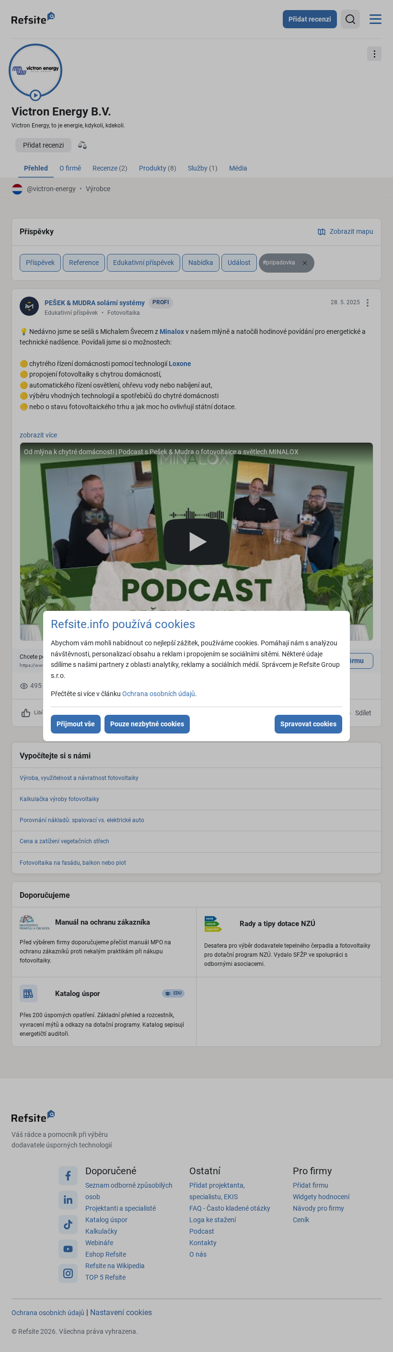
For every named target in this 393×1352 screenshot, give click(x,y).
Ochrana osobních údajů (158, 694)
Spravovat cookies (308, 724)
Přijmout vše (76, 724)
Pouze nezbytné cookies (147, 724)
